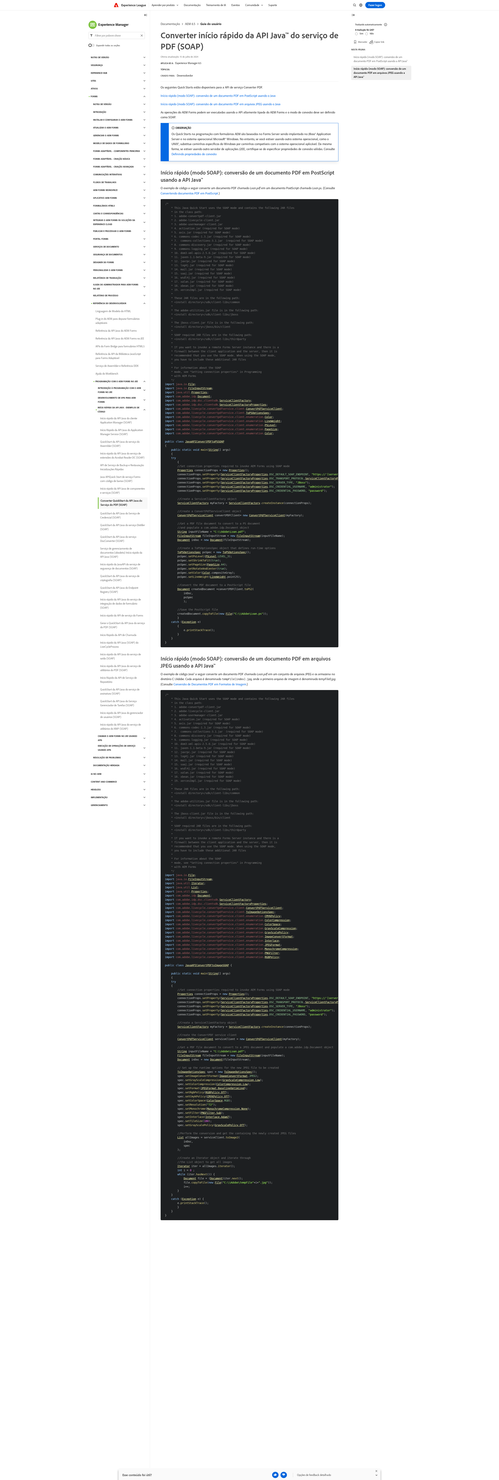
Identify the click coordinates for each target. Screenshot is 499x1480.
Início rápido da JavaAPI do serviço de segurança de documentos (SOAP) (120, 566)
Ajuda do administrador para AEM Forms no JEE (115, 286)
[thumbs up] (275, 1475)
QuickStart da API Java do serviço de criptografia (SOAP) (120, 578)
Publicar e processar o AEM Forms (112, 231)
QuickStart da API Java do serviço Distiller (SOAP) (122, 527)
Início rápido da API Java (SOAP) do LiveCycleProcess (119, 644)
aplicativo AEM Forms (105, 198)
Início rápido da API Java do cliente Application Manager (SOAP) (118, 420)
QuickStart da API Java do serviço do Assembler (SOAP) (120, 444)
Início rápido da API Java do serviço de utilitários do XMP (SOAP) (120, 726)
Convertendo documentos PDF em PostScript (189, 193)
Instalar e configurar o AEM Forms (113, 119)
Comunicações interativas (107, 174)
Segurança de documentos (108, 254)
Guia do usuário (210, 24)
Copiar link (379, 41)
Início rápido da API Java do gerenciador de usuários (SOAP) (121, 715)
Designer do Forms (103, 262)
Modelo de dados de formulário (111, 143)
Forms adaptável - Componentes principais (116, 151)
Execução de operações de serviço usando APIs (116, 747)
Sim (361, 33)
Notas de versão (100, 57)
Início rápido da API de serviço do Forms (121, 615)
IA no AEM (96, 774)
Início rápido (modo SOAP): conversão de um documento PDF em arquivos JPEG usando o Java (220, 104)
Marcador (362, 41)
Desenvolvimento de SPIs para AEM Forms (117, 399)
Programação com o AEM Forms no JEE (116, 381)
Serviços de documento (106, 246)
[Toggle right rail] (353, 15)
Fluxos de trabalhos (104, 182)
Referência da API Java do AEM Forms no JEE (120, 338)
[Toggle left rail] (145, 15)
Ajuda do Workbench (107, 373)
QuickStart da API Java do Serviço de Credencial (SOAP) (120, 515)
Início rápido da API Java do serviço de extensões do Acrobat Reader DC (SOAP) (122, 455)
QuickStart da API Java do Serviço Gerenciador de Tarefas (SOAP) (118, 703)
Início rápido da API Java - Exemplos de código (118, 409)
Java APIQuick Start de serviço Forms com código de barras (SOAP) (120, 479)
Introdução (99, 112)
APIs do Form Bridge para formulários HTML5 (120, 346)
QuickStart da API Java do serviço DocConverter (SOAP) (118, 539)
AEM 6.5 (190, 24)
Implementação (99, 797)
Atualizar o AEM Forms (106, 127)
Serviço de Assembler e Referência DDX (117, 366)
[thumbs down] (283, 1475)
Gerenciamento (99, 805)
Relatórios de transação (107, 278)
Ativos (94, 88)
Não (372, 33)
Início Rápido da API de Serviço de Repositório (118, 680)
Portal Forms (100, 239)
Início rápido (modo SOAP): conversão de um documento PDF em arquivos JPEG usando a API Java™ (380, 73)
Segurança (97, 65)
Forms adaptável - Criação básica (111, 159)
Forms (94, 96)
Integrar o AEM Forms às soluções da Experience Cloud (114, 222)
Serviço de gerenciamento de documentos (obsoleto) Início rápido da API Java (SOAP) (121, 552)
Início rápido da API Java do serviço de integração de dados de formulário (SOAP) (120, 603)
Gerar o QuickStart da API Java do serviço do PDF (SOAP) (122, 625)
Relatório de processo (105, 295)
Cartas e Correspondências (108, 213)
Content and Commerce (104, 781)
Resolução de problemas (107, 757)
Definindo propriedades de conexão (194, 154)
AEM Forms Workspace (105, 190)
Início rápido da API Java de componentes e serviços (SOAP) (122, 490)
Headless (96, 789)
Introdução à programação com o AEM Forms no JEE (119, 390)
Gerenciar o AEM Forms (106, 135)
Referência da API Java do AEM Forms (116, 330)
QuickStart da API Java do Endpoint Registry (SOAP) (119, 590)
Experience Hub (99, 73)
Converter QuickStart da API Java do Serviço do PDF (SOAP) (121, 503)
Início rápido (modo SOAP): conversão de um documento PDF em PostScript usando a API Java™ (381, 59)
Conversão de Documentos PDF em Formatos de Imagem (209, 684)
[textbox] (116, 35)
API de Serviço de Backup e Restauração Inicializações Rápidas (122, 467)
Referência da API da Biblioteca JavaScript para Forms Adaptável (118, 356)
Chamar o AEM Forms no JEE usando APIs (117, 738)
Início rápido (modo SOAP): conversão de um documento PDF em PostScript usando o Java (218, 96)
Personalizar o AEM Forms (108, 270)
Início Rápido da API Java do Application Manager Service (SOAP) (121, 432)
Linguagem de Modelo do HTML (113, 311)
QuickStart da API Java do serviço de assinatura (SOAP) (120, 691)
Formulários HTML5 (104, 205)
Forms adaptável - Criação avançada (113, 166)
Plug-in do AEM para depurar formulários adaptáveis (118, 321)
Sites (93, 80)
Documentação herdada (106, 765)
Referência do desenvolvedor (109, 303)
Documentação (170, 24)
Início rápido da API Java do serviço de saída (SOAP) (120, 656)
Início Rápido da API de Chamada (118, 635)
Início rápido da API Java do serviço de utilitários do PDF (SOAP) (120, 668)
